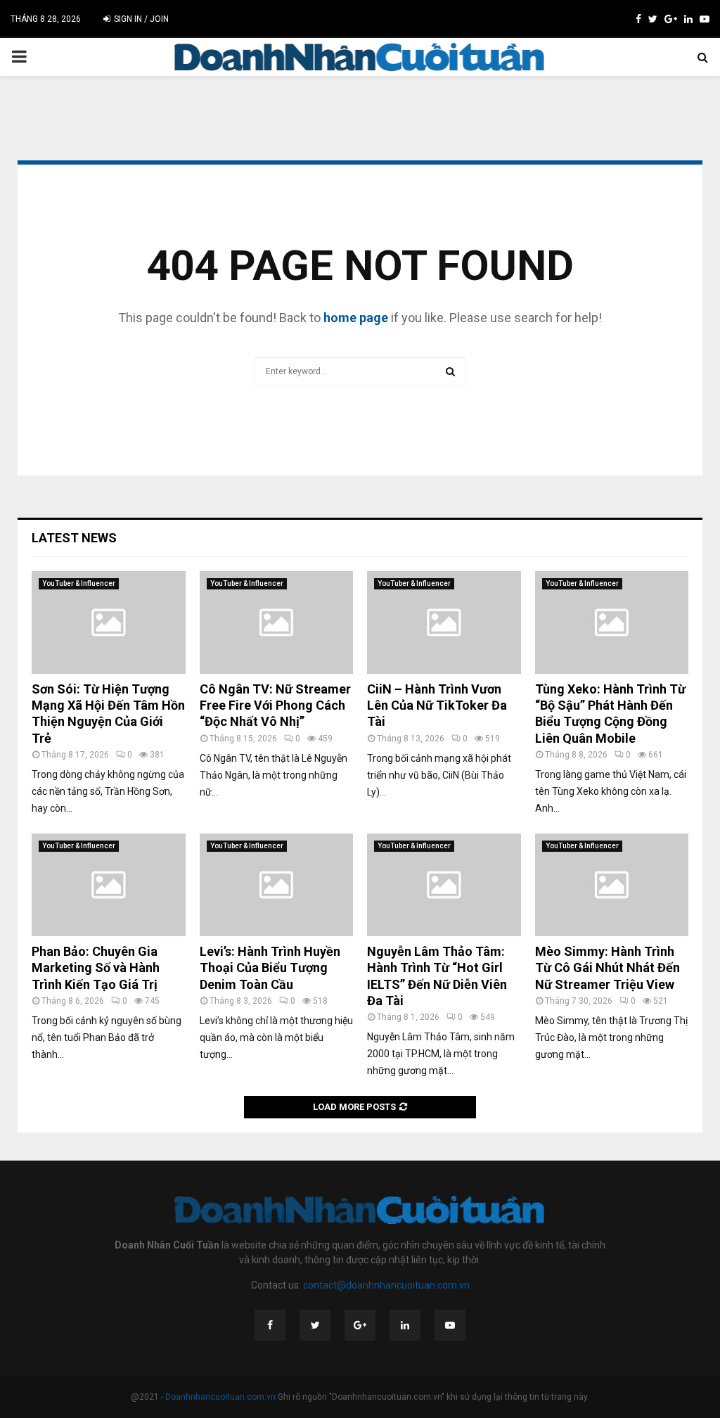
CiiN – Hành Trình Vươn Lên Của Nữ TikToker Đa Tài (437, 705)
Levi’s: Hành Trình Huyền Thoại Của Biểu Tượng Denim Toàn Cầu (270, 968)
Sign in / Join (140, 19)
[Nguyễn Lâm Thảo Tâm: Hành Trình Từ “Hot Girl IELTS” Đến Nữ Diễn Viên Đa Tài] (444, 884)
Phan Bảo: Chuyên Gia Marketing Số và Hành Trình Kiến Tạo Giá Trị (96, 968)
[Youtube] (450, 1325)
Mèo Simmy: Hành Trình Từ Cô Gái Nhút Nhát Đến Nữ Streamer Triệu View (607, 968)
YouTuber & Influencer (78, 583)
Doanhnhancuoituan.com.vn (220, 1397)
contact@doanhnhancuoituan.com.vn (386, 1285)
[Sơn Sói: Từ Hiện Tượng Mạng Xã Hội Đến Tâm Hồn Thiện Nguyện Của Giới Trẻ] (109, 622)
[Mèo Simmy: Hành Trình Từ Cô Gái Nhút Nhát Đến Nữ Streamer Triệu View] (612, 884)
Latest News (74, 537)
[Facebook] (270, 1325)
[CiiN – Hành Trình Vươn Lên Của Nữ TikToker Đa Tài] (444, 622)
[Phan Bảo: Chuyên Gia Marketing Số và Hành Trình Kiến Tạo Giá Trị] (109, 884)
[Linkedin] (405, 1325)
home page (355, 317)
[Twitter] (315, 1325)
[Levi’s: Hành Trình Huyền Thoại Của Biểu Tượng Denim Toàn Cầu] (277, 884)
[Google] (360, 1325)
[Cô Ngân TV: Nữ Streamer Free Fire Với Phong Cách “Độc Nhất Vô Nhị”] (277, 622)
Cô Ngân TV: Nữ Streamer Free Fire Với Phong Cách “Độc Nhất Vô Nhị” (275, 705)
